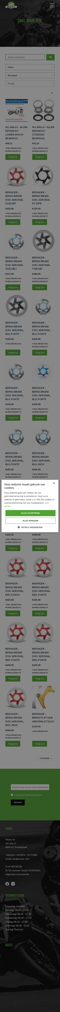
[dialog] (30, 506)
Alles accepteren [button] (30, 513)
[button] (30, 527)
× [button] (54, 483)
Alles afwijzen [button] (30, 520)
